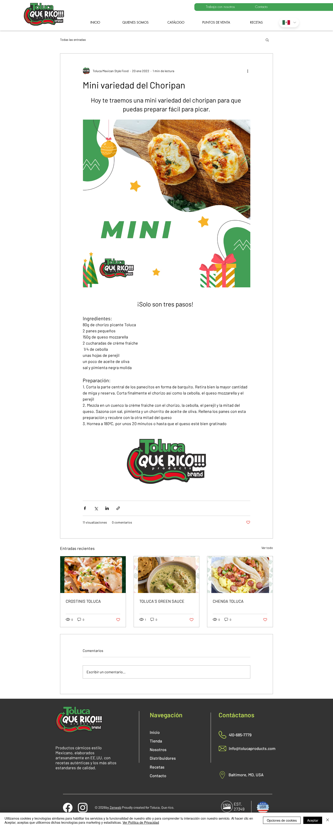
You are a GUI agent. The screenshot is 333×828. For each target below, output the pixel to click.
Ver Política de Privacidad (141, 822)
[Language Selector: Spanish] (289, 22)
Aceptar (312, 820)
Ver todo (267, 548)
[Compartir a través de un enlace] (118, 508)
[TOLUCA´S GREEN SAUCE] (166, 574)
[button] (267, 40)
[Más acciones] (247, 70)
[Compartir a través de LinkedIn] (107, 508)
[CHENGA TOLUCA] (240, 574)
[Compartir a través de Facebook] (85, 508)
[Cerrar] (327, 820)
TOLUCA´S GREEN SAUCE (161, 601)
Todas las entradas (73, 40)
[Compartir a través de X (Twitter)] (96, 508)
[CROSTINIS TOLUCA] (93, 574)
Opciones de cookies (282, 820)
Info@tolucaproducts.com (252, 748)
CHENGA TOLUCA (228, 601)
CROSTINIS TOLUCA (83, 601)
